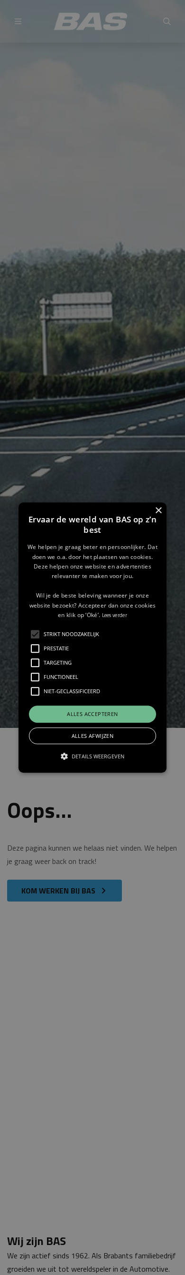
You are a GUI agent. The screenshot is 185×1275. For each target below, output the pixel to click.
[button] (92, 637)
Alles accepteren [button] (92, 714)
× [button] (158, 510)
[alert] (92, 637)
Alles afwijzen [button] (93, 735)
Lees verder (114, 615)
